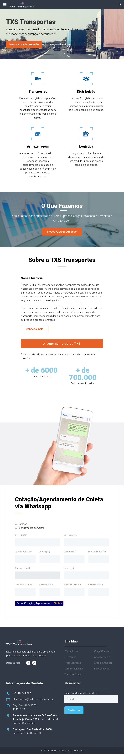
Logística (86, 146)
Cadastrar (74, 710)
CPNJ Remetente (24, 584)
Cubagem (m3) (23, 568)
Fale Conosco (101, 668)
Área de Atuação (103, 662)
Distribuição (86, 91)
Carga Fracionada (73, 668)
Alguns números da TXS (62, 343)
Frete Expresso (72, 662)
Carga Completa (103, 651)
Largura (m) (70, 551)
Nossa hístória (32, 278)
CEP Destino (70, 535)
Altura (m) (44, 551)
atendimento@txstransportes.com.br (33, 699)
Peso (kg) (69, 568)
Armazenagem (38, 146)
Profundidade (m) (97, 551)
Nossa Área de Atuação (24, 44)
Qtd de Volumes (23, 551)
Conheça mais (34, 329)
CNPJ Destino (46, 584)
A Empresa (70, 657)
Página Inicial (71, 651)
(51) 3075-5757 (22, 693)
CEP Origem (21, 535)
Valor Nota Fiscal (72, 584)
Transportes (37, 91)
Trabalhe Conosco (74, 674)
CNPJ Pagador (95, 584)
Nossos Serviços (60, 44)
